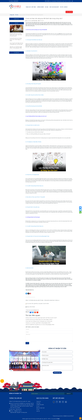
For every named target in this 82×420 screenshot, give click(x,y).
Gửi (27, 343)
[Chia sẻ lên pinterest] (35, 312)
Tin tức (37, 409)
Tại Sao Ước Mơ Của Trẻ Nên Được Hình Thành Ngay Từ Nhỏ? (39, 319)
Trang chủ (38, 401)
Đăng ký (68, 393)
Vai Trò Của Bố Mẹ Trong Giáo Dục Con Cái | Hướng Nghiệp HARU (40, 324)
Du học (38, 406)
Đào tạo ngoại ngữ (40, 407)
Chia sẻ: (27, 311)
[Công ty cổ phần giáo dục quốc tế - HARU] (15, 6)
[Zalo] (80, 210)
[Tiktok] (54, 402)
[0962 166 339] (80, 212)
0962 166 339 (18, 409)
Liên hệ (38, 411)
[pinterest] (60, 402)
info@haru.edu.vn (18, 410)
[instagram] (63, 402)
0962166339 (14, 1)
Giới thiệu (38, 403)
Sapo (58, 418)
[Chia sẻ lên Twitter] (33, 312)
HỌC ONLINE (69, 11)
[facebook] (57, 402)
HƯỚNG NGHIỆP (40, 404)
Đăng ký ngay (58, 372)
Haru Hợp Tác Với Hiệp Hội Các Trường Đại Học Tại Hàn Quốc (39, 321)
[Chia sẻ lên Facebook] (30, 312)
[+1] (37, 312)
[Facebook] (80, 207)
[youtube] (66, 402)
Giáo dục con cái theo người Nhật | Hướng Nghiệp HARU (38, 322)
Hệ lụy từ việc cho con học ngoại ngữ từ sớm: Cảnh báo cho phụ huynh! (41, 317)
